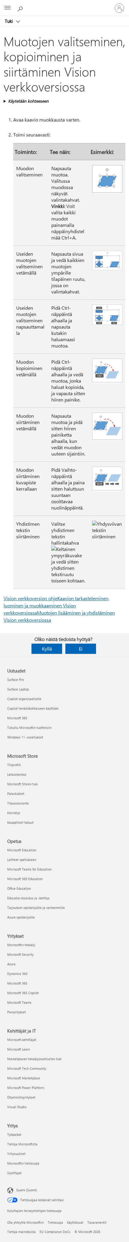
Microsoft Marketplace (23, 1078)
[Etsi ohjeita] (21, 8)
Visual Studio (16, 1107)
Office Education (19, 888)
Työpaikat (14, 1134)
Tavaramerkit (96, 1222)
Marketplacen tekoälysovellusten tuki (34, 1059)
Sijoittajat (14, 1173)
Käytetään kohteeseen (28, 101)
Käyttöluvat (75, 1222)
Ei (80, 648)
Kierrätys (13, 812)
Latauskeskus (16, 774)
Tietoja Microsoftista (22, 1144)
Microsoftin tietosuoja (23, 1163)
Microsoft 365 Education (25, 879)
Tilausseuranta (18, 803)
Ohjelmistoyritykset (21, 1097)
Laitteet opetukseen (21, 859)
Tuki (9, 21)
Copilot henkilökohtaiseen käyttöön (32, 708)
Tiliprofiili (14, 764)
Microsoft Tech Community (26, 1068)
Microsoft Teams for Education (29, 869)
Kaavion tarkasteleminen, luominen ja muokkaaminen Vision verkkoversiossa (56, 605)
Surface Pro (15, 679)
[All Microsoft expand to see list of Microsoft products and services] (7, 8)
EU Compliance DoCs (55, 1231)
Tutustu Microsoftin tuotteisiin (29, 727)
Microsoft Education (21, 850)
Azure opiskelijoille (21, 917)
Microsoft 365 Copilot (23, 993)
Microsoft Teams (19, 1002)
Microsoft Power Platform (25, 1087)
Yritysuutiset (16, 1153)
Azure (11, 964)
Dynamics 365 (17, 973)
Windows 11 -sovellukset (25, 737)
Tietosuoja (55, 1222)
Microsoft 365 (17, 718)
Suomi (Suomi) (26, 1190)
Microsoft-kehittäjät (21, 1039)
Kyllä (47, 648)
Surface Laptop (18, 689)
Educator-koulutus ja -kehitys (28, 898)
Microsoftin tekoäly (21, 945)
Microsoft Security (20, 954)
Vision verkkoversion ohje (30, 598)
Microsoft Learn (18, 1049)
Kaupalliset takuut (20, 822)
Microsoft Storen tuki (22, 784)
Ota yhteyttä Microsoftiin (25, 1222)
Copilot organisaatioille (24, 698)
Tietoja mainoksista (21, 1231)
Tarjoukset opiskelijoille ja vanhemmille (36, 907)
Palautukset (15, 793)
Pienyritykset (16, 1012)
